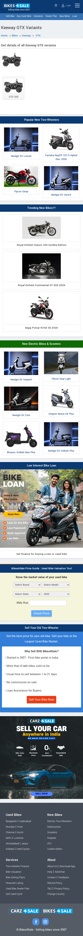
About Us (52, 866)
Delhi (8, 838)
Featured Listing (14, 883)
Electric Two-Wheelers (59, 821)
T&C (49, 888)
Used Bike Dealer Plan (17, 888)
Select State (56, 5)
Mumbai (10, 827)
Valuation (38, 16)
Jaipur (24, 843)
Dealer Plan (51, 16)
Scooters (52, 832)
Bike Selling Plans (15, 877)
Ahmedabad (12, 843)
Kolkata (10, 849)
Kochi (20, 832)
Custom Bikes (54, 849)
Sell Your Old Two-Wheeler (41, 628)
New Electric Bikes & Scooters (41, 344)
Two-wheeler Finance (17, 866)
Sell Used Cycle (14, 894)
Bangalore (11, 821)
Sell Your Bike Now (41, 699)
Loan (74, 16)
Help (49, 872)
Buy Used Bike (24, 16)
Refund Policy (54, 883)
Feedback (63, 877)
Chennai (10, 832)
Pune (20, 827)
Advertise (60, 872)
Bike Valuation (13, 872)
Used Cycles (23, 849)
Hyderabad (25, 821)
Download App (67, 866)
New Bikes (64, 16)
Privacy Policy (61, 888)
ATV (49, 843)
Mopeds (51, 838)
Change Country (55, 894)
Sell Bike (10, 16)
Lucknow (19, 838)
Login (68, 5)
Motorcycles (54, 827)
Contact (51, 877)
